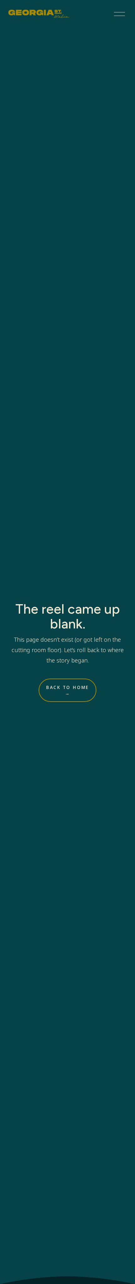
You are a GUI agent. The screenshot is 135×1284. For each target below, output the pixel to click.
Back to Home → (67, 690)
